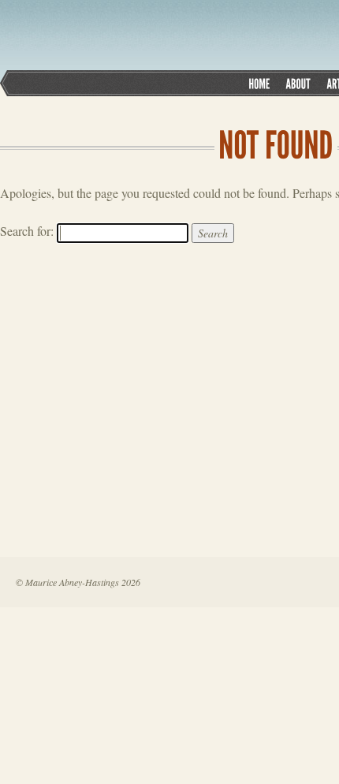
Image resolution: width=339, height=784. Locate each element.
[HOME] (259, 83)
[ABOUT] (298, 83)
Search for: (27, 230)
